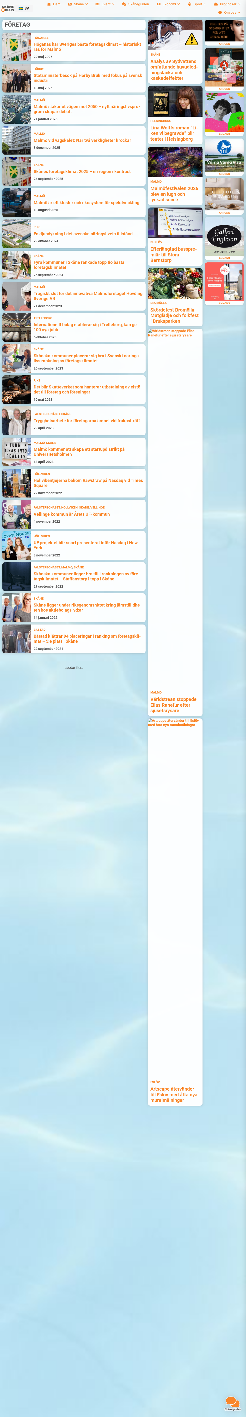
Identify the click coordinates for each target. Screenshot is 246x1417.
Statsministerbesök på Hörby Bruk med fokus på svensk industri (88, 78)
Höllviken (42, 474)
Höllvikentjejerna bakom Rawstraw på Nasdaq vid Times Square (88, 483)
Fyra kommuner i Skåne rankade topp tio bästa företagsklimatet (79, 265)
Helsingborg (160, 121)
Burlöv (156, 242)
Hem (56, 4)
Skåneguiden (138, 4)
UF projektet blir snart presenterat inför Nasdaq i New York (86, 545)
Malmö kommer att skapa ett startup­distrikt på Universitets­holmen (79, 452)
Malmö (39, 100)
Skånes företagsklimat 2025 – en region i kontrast (82, 171)
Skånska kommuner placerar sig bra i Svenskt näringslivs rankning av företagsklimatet (87, 358)
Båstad (39, 629)
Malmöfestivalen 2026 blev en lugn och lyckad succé (174, 194)
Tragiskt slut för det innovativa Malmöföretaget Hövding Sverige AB (88, 296)
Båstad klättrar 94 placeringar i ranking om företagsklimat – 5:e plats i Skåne (87, 639)
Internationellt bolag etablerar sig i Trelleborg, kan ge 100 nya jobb (85, 327)
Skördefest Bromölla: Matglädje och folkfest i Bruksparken (174, 315)
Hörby (39, 69)
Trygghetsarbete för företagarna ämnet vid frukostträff (87, 420)
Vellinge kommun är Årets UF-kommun (72, 514)
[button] (23, 8)
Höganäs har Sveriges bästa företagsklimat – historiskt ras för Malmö (87, 47)
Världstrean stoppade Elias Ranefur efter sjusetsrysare (173, 705)
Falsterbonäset (47, 414)
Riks (37, 227)
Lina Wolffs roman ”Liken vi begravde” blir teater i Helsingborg (174, 133)
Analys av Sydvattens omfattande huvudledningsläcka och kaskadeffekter (174, 70)
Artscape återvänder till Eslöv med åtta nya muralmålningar (173, 1094)
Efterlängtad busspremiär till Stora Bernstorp (173, 254)
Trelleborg (43, 318)
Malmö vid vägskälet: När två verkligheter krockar (82, 140)
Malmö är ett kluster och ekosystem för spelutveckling (86, 202)
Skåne (38, 165)
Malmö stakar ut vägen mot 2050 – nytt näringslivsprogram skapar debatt (87, 109)
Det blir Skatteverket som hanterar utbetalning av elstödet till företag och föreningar (88, 389)
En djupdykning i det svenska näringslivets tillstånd (83, 233)
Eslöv (155, 1082)
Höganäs (41, 38)
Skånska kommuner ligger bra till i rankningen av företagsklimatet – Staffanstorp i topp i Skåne (87, 576)
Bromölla (158, 303)
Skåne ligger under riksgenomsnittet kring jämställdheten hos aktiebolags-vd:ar (87, 608)
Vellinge (97, 507)
